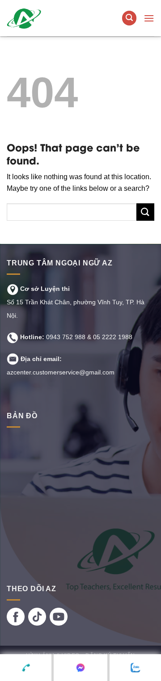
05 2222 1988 (112, 336)
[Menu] (149, 18)
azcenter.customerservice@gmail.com (60, 372)
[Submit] (145, 212)
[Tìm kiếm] (129, 18)
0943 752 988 (65, 336)
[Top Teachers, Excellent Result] (57, 18)
